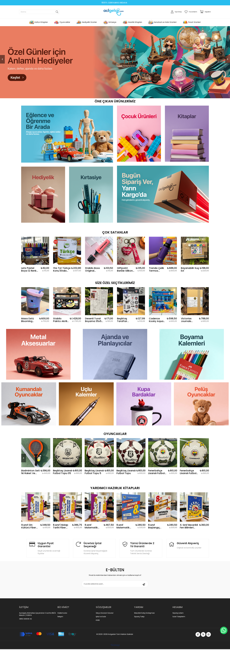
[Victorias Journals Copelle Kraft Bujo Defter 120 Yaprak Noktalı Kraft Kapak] (195, 301)
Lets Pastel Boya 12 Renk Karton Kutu (28, 269)
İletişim (60, 617)
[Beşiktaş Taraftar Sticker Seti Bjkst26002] (131, 301)
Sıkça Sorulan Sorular (104, 613)
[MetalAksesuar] (38, 354)
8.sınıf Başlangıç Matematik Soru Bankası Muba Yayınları (125, 526)
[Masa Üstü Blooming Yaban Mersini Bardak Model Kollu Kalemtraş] (35, 301)
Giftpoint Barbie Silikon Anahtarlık (125, 269)
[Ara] (57, 12)
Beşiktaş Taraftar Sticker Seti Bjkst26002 (123, 320)
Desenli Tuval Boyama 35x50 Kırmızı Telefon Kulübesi (94, 320)
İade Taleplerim (178, 617)
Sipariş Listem (178, 613)
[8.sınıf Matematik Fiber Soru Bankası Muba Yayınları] (67, 506)
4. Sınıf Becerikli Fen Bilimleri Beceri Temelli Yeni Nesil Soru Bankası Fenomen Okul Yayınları (157, 526)
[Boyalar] (192, 354)
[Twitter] (203, 634)
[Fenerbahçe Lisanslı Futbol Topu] (194, 452)
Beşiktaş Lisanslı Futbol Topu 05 (30, 472)
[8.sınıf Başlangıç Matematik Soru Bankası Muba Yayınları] (130, 506)
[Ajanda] (115, 354)
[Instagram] (208, 634)
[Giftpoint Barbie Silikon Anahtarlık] (131, 251)
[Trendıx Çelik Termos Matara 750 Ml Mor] (163, 251)
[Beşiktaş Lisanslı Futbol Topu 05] (35, 452)
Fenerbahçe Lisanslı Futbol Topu (188, 472)
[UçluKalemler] (86, 403)
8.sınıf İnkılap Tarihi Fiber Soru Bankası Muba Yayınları (30, 526)
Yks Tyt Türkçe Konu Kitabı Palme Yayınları (62, 269)
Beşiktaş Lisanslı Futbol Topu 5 (62, 472)
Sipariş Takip (139, 617)
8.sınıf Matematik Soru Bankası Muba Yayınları (93, 526)
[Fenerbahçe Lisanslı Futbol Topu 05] (130, 452)
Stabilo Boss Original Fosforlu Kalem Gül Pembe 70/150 (94, 269)
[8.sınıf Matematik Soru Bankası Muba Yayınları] (99, 506)
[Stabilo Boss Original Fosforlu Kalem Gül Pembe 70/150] (99, 251)
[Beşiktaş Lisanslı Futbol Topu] (99, 452)
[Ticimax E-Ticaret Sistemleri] (115, 645)
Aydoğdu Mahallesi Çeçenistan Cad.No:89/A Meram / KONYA (37, 614)
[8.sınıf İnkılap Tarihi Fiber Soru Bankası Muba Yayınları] (35, 506)
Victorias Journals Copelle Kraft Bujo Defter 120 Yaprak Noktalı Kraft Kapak (189, 320)
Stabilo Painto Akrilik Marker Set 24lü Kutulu (60, 320)
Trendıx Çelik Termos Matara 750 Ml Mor (157, 269)
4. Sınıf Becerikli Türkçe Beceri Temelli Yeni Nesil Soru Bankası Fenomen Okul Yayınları (189, 526)
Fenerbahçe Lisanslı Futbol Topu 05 (124, 472)
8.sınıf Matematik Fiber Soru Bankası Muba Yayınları (61, 526)
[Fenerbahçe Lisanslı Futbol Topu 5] (162, 452)
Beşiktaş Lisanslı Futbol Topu (94, 472)
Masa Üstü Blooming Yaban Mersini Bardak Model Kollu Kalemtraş (29, 320)
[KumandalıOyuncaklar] (28, 403)
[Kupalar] (143, 403)
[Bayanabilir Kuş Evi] (195, 251)
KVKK (98, 620)
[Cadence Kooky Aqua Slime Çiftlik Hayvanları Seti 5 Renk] (163, 301)
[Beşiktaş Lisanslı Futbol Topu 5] (67, 452)
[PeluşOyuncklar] (201, 403)
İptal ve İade (101, 617)
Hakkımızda (62, 613)
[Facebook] (198, 634)
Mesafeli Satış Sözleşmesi (144, 613)
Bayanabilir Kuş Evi (190, 269)
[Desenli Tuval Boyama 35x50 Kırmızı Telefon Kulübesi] (99, 301)
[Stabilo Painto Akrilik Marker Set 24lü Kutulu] (67, 301)
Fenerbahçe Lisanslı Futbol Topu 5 (156, 472)
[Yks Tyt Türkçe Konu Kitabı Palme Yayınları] (67, 251)
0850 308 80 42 (25, 619)
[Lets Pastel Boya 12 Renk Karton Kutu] (35, 251)
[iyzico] (47, 634)
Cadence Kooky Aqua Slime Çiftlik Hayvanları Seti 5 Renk (156, 320)
